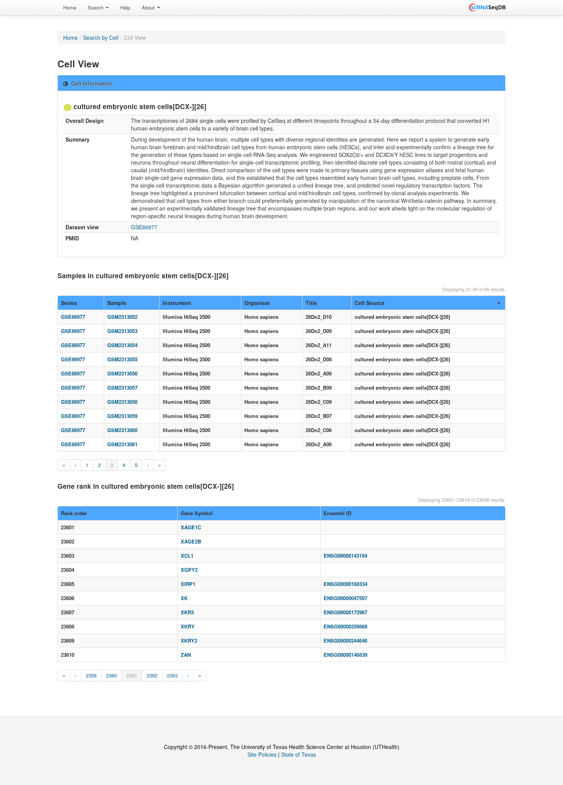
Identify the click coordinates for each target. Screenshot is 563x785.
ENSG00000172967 (345, 612)
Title (311, 303)
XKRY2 (189, 640)
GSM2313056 (122, 373)
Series (69, 303)
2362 (152, 675)
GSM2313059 (122, 415)
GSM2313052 (122, 316)
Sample (116, 303)
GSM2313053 (122, 331)
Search (96, 7)
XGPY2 (189, 569)
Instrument (177, 303)
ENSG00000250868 (345, 626)
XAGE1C (191, 527)
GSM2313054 (122, 345)
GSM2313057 (122, 387)
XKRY (188, 626)
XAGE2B (191, 541)
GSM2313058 (122, 401)
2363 (172, 675)
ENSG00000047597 (345, 598)
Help (125, 7)
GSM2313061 (122, 444)
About (149, 7)
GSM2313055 (122, 359)
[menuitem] (69, 7)
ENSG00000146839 (345, 654)
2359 (91, 675)
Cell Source (370, 303)
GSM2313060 (122, 430)
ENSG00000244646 (345, 640)
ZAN (186, 654)
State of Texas (298, 754)
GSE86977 (144, 227)
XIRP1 (188, 584)
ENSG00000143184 (345, 555)
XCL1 (187, 555)
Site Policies (262, 754)
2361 (131, 675)
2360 (111, 675)
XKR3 (187, 612)
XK (184, 598)
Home (69, 7)
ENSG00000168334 (345, 584)
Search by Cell (100, 37)
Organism (257, 303)
